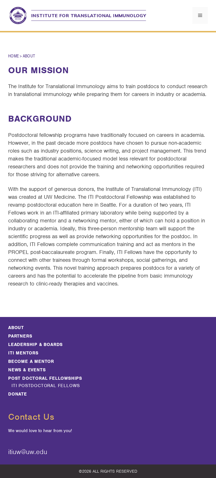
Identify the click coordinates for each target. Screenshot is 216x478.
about (16, 327)
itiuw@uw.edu (27, 451)
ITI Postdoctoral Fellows (46, 385)
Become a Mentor (31, 361)
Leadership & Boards (35, 344)
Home (13, 56)
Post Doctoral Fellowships (45, 378)
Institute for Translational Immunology (88, 15)
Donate (17, 394)
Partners (20, 336)
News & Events (27, 370)
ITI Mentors (23, 353)
